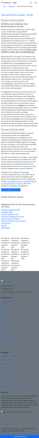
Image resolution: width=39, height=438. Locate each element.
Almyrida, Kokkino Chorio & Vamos (13, 221)
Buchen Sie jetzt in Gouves (10, 190)
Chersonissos (28, 166)
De (35, 3)
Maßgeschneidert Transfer (10, 309)
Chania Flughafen (8, 364)
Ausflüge (4, 313)
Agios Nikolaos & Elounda (10, 219)
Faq (2, 324)
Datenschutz (5, 335)
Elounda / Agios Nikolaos (10, 371)
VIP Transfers (6, 320)
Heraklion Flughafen (9, 356)
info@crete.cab (7, 286)
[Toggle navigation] (31, 3)
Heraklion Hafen (7, 212)
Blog (2, 343)
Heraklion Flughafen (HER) (10, 210)
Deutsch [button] (7, 424)
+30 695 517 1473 (8, 289)
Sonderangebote (7, 328)
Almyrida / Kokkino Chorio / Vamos (14, 386)
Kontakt (4, 346)
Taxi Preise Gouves (20, 436)
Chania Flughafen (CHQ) (9, 214)
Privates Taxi (5, 316)
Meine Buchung (6, 331)
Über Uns (4, 305)
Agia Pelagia (5, 228)
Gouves (4, 225)
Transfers (11, 6)
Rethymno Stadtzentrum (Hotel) (12, 216)
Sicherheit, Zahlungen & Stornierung (14, 339)
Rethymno (5, 367)
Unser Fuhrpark (6, 301)
